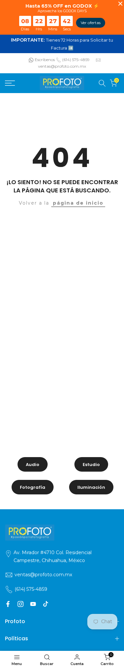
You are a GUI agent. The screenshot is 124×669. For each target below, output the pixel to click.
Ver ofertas (91, 22)
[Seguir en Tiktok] (46, 604)
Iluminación (91, 487)
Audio (32, 464)
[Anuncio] (62, 43)
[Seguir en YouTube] (33, 604)
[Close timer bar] (120, 4)
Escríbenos (45, 59)
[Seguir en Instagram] (20, 604)
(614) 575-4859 (76, 59)
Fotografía (32, 487)
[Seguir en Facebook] (8, 604)
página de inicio (78, 203)
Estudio (91, 464)
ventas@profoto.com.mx (62, 66)
